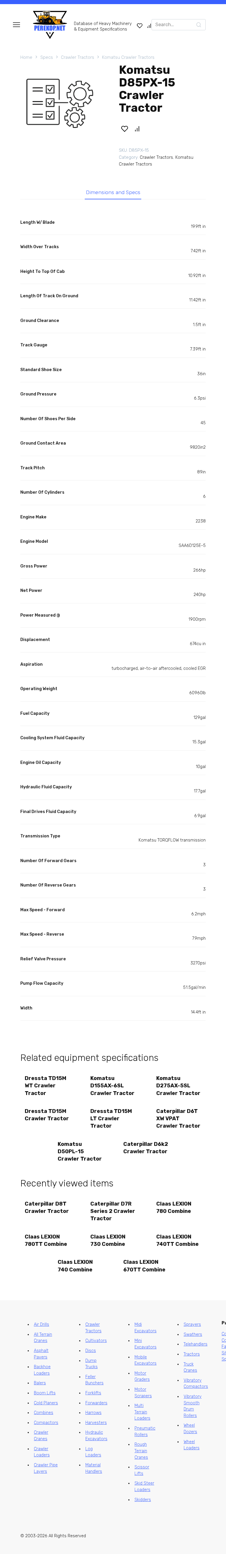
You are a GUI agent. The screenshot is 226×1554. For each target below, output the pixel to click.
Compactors (46, 1422)
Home (26, 57)
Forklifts (93, 1393)
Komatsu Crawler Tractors (128, 57)
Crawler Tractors (77, 57)
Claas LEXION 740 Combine (75, 1266)
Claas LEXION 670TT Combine (144, 1266)
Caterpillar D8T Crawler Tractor (47, 1207)
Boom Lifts (45, 1393)
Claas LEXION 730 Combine (107, 1240)
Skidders (142, 1499)
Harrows (93, 1412)
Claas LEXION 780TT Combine (46, 1240)
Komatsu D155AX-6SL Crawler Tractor (112, 1085)
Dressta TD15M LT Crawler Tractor (111, 1118)
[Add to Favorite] (124, 128)
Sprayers (192, 1324)
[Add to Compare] (137, 128)
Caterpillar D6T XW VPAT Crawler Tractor (178, 1118)
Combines (43, 1412)
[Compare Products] (149, 25)
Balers (40, 1383)
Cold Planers (46, 1403)
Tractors (192, 1354)
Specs (46, 57)
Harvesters (96, 1422)
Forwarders (96, 1403)
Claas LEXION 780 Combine (173, 1207)
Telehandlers (195, 1344)
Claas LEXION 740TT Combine (177, 1240)
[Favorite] (139, 25)
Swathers (193, 1334)
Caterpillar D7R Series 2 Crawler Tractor (112, 1211)
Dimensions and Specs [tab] (113, 192)
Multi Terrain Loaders (142, 1412)
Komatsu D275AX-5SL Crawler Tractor (178, 1085)
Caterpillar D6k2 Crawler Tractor (145, 1148)
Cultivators (96, 1340)
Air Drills (41, 1324)
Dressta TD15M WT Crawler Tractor (45, 1085)
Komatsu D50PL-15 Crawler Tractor (80, 1151)
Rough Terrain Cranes (141, 1451)
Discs (90, 1350)
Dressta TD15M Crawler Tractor (47, 1115)
